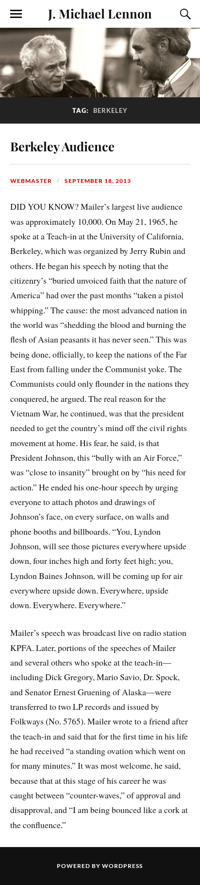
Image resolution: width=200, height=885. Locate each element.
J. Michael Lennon (100, 13)
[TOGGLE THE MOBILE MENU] (16, 14)
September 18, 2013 (98, 180)
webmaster (31, 180)
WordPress (122, 865)
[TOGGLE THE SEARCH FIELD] (184, 14)
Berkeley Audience (62, 146)
